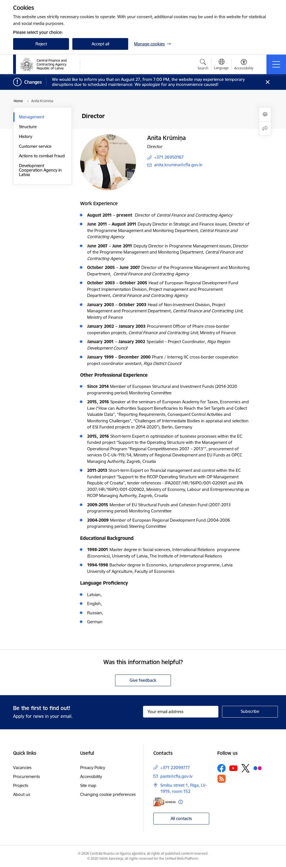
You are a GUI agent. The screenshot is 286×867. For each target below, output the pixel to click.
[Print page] (265, 114)
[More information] (180, 802)
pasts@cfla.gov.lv (176, 776)
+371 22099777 (175, 767)
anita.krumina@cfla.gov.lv (178, 164)
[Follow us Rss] (221, 779)
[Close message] (268, 82)
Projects (20, 785)
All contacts (181, 818)
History (25, 136)
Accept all (100, 43)
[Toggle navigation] (276, 64)
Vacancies (22, 767)
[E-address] (164, 802)
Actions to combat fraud (42, 155)
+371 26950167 (169, 157)
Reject (41, 43)
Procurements (26, 776)
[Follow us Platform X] (245, 768)
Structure (28, 126)
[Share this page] (265, 128)
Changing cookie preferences (108, 794)
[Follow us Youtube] (233, 768)
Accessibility (91, 776)
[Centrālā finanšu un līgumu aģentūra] (46, 64)
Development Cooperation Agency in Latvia (40, 170)
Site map (88, 785)
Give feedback (143, 680)
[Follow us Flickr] (257, 768)
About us (21, 794)
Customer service (35, 146)
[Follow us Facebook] (221, 768)
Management (31, 116)
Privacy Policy (92, 767)
